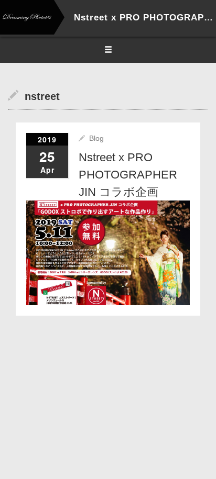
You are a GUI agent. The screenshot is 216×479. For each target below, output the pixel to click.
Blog (96, 138)
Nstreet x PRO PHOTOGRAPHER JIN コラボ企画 (128, 174)
